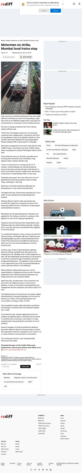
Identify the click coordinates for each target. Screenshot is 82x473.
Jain (5, 386)
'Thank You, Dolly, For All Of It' (56, 115)
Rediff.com (64, 463)
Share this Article (10, 57)
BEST (30, 382)
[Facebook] (39, 470)
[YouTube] (47, 470)
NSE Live (3, 446)
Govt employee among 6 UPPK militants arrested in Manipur (63, 108)
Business (63, 421)
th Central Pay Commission (14, 382)
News (8, 40)
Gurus (62, 433)
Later (44, 10)
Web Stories (49, 200)
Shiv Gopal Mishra (59, 154)
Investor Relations (40, 464)
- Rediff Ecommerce (43, 426)
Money (17, 446)
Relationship (19, 451)
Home (3, 40)
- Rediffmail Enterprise (44, 423)
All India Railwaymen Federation (66, 145)
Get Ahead (64, 431)
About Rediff (3, 464)
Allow (56, 10)
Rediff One (41, 421)
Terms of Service (29, 464)
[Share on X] (35, 470)
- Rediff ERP (41, 433)
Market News (5, 449)
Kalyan (66, 158)
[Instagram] (43, 470)
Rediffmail (41, 418)
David (48, 145)
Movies (63, 423)
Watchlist (4, 451)
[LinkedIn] (50, 470)
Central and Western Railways (57, 150)
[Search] (74, 4)
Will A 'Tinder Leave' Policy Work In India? (60, 112)
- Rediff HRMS (42, 428)
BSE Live (3, 444)
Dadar (59, 162)
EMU (74, 150)
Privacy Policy (19, 464)
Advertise (12, 463)
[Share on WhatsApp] (31, 470)
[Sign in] (79, 4)
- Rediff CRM (41, 431)
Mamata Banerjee (52, 158)
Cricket (63, 428)
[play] (62, 209)
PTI (7, 53)
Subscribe (25, 366)
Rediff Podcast (65, 438)
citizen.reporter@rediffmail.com (14, 350)
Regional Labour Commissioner (25, 378)
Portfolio (3, 454)
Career (17, 449)
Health (17, 444)
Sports (62, 426)
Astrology (63, 436)
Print (40, 364)
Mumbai (7, 378)
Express (49, 162)
